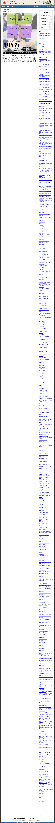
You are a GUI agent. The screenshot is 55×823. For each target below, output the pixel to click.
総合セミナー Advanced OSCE (44, 754)
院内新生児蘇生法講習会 (43, 791)
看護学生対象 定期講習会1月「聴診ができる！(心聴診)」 (45, 135)
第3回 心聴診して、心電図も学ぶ (45, 596)
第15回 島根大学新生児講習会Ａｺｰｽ (45, 531)
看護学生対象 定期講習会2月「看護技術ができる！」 (45, 124)
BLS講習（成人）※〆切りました (44, 453)
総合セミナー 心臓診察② (43, 733)
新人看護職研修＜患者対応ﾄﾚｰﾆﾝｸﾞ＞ (45, 565)
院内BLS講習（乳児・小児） (44, 594)
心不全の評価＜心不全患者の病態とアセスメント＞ (45, 699)
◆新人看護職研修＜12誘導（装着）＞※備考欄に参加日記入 (45, 714)
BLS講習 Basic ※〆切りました (44, 207)
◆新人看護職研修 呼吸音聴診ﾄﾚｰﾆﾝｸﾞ (45, 784)
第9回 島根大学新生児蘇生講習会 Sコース (46, 166)
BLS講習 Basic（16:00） (43, 337)
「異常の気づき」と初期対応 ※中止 (45, 204)
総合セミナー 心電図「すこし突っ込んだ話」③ (45, 750)
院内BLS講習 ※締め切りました (44, 99)
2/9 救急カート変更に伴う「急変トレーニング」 (46, 656)
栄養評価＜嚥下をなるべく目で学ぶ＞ (45, 666)
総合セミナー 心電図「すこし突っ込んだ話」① (45, 777)
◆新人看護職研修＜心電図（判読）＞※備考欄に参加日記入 (45, 696)
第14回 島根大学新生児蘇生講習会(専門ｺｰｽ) (45, 609)
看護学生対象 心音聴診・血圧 (44, 160)
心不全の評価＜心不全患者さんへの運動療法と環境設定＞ (45, 692)
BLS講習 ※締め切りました (44, 64)
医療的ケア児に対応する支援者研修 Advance (45, 119)
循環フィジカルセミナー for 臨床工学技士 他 (45, 709)
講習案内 (8, 9)
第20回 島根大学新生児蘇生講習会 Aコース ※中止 (45, 198)
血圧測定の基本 (42, 554)
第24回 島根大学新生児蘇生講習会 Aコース (45, 149)
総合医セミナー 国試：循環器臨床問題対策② (45, 438)
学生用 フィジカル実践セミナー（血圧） (45, 469)
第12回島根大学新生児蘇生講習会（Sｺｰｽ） (46, 728)
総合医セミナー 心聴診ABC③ (44, 475)
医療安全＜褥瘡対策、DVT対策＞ (45, 779)
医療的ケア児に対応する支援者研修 (45, 33)
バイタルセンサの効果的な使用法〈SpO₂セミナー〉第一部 (45, 191)
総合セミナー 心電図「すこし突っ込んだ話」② (45, 761)
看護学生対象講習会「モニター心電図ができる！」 (45, 101)
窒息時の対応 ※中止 (43, 351)
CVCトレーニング (42, 766)
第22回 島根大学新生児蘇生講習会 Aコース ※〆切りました (45, 173)
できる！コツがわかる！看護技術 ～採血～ (45, 154)
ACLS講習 (41, 225)
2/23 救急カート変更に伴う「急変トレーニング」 (45, 799)
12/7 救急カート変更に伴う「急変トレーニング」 (45, 682)
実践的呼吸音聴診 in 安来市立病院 (45, 707)
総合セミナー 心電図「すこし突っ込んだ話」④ (45, 722)
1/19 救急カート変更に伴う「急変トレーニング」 (45, 661)
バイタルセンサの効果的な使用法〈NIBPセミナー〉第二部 (45, 184)
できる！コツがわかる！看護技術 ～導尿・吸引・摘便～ (45, 151)
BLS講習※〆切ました (43, 36)
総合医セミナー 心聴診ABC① (44, 490)
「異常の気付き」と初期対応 (44, 257)
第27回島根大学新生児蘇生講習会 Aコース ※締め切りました (46, 76)
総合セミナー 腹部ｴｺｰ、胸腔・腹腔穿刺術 (45, 686)
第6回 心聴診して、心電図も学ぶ (45, 562)
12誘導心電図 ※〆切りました (44, 344)
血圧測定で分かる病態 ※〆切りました (45, 246)
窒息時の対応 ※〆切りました (44, 196)
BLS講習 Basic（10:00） (43, 279)
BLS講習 (40, 40)
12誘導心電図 (41, 212)
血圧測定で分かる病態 (43, 265)
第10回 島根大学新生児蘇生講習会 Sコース (45, 146)
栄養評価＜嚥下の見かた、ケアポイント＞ (45, 741)
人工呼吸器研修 (42, 650)
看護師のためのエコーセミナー (44, 103)
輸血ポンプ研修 (42, 769)
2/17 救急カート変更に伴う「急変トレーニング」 (45, 654)
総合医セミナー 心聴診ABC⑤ (44, 463)
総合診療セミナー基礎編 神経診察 (45, 588)
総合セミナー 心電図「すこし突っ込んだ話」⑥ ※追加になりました (45, 694)
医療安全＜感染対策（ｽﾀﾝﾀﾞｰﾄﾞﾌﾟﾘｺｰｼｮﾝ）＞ (45, 775)
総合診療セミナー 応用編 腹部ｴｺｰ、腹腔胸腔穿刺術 (46, 580)
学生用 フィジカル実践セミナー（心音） (45, 512)
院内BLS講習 (41, 115)
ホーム (5, 9)
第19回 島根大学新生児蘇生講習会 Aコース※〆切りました (45, 269)
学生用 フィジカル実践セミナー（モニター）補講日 (45, 482)
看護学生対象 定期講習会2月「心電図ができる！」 (45, 133)
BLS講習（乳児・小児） (43, 391)
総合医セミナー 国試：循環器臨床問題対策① (45, 446)
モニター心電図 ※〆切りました (44, 272)
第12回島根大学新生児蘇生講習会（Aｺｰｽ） (46, 726)
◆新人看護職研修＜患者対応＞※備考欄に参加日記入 (45, 673)
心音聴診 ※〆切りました (43, 206)
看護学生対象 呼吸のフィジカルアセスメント (45, 176)
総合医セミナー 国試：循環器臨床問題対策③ (45, 422)
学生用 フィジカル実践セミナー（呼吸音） (45, 525)
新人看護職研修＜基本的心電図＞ (45, 589)
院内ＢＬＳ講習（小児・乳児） (44, 523)
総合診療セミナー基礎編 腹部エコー (45, 586)
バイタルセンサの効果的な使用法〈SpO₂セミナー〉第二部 (45, 189)
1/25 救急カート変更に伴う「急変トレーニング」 (45, 658)
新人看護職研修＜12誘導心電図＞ (45, 604)
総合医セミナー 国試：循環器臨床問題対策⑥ (45, 398)
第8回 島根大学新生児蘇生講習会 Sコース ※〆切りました (46, 201)
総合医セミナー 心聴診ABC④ (44, 474)
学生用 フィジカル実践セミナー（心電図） (45, 430)
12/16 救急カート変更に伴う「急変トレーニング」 (46, 671)
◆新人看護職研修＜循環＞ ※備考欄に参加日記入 (45, 737)
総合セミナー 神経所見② (43, 757)
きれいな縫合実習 (42, 772)
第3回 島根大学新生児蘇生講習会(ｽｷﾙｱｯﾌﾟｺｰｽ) (46, 790)
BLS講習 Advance (42, 249)
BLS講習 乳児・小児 (42, 267)
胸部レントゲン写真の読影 (43, 712)
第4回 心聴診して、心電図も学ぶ (45, 585)
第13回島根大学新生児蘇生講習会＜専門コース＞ (45, 795)
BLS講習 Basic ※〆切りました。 (45, 277)
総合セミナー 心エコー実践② (44, 723)
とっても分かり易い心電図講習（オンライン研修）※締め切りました (45, 171)
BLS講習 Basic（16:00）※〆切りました (45, 300)
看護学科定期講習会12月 (43, 142)
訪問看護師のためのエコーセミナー (45, 182)
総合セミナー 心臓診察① (43, 768)
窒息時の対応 (41, 256)
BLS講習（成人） (42, 382)
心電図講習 (41, 74)
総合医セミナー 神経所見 (43, 396)
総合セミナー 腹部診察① (43, 734)
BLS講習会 (41, 378)
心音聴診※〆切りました (43, 315)
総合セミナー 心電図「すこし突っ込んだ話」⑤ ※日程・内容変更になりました (45, 701)
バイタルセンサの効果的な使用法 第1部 (45, 317)
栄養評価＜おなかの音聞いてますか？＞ (45, 669)
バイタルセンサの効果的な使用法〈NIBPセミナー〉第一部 (45, 187)
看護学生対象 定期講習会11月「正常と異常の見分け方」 (45, 144)
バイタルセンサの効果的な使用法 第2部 (45, 314)
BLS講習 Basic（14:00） (43, 302)
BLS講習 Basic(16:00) (42, 357)
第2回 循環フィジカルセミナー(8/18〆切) (45, 626)
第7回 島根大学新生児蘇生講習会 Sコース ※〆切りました (46, 283)
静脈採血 (40, 552)
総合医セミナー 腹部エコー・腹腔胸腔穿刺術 (45, 401)
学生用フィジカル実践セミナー (44, 605)
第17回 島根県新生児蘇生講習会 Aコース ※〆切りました (45, 432)
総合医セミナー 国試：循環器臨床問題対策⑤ (45, 410)
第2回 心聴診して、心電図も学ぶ (45, 597)
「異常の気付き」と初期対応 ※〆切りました (45, 380)
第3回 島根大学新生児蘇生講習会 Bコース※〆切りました (46, 285)
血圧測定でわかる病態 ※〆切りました (45, 217)
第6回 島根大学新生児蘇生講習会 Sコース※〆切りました (46, 326)
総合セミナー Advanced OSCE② (44, 716)
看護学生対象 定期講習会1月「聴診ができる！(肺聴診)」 (45, 138)
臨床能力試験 (41, 637)
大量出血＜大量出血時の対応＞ (44, 763)
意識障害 (40, 797)
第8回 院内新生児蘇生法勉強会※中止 (45, 295)
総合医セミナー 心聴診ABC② (44, 483)
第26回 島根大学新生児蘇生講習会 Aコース (45, 108)
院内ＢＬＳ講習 (42, 529)
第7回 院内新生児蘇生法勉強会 (44, 620)
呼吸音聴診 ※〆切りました (44, 251)
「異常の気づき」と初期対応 (44, 234)
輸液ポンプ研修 (42, 648)
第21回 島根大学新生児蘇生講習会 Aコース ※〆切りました (45, 180)
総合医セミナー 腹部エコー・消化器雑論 (45, 403)
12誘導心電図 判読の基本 (43, 555)
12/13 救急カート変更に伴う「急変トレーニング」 (46, 677)
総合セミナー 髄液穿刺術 (43, 744)
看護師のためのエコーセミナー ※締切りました (45, 156)
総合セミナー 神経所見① (43, 771)
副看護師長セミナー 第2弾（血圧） (45, 487)
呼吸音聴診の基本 (42, 546)
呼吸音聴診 (41, 223)
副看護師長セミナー (42, 498)
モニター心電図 (42, 222)
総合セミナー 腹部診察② (43, 705)
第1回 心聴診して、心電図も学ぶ (45, 614)
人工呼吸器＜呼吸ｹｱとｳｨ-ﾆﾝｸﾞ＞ (44, 718)
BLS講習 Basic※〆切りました (44, 241)
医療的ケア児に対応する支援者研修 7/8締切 (46, 61)
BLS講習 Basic (41, 209)
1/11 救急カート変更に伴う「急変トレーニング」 (45, 663)
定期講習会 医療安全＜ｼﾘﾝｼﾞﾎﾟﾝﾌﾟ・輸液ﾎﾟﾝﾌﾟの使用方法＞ (45, 783)
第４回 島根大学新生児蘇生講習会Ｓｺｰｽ (45, 533)
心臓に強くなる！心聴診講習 (44, 82)
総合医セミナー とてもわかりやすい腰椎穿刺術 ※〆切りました (45, 420)
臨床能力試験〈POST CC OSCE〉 (45, 549)
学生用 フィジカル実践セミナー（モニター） (45, 485)
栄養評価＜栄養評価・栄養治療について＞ (45, 680)
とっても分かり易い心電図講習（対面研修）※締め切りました (45, 169)
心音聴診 (40, 290)
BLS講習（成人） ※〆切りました (45, 405)
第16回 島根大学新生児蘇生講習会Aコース (45, 448)
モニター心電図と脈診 (43, 539)
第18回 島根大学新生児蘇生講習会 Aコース (45, 349)
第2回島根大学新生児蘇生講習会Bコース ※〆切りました (45, 466)
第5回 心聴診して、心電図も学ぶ (45, 571)
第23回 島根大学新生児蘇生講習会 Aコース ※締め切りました (45, 158)
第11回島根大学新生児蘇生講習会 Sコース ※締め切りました (46, 89)
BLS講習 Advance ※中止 (43, 298)
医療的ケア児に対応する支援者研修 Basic (45, 128)
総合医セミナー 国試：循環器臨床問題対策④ (45, 414)
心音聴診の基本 (42, 536)
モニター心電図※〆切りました (44, 322)
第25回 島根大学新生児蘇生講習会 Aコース (45, 140)
